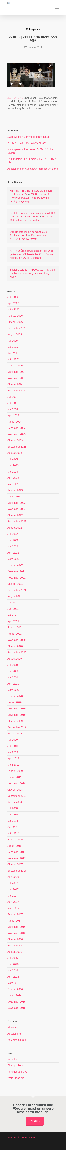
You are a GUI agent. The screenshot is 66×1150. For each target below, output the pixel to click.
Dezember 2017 (16, 852)
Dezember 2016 (16, 927)
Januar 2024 (14, 421)
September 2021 (16, 590)
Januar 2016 (14, 995)
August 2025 (14, 334)
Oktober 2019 (15, 721)
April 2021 (13, 621)
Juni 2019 (13, 746)
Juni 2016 (13, 964)
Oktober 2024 (15, 384)
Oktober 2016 (15, 939)
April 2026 (13, 303)
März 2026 (13, 309)
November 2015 (16, 1008)
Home (13, 276)
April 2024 (13, 415)
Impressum (12, 1137)
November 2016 (16, 933)
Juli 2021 (12, 602)
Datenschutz (22, 1137)
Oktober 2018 (15, 789)
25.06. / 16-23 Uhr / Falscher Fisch (26, 143)
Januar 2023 (14, 496)
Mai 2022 (12, 546)
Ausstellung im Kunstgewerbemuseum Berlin (32, 168)
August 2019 (14, 733)
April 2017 (13, 902)
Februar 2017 (15, 914)
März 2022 (13, 559)
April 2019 (13, 758)
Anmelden (13, 1059)
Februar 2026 (15, 315)
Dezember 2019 (16, 708)
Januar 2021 (14, 633)
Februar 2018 (15, 839)
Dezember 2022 (16, 502)
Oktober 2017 (15, 864)
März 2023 (13, 484)
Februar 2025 (15, 365)
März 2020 (13, 690)
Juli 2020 (12, 665)
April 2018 (13, 827)
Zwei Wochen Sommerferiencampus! (28, 136)
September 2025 (16, 328)
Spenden (34, 1121)
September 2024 (16, 390)
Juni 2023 (13, 465)
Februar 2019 (15, 771)
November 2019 (16, 714)
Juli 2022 (12, 534)
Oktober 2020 (15, 646)
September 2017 (16, 870)
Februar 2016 (15, 989)
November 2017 (16, 858)
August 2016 (14, 951)
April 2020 (13, 683)
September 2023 (16, 446)
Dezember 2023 (16, 428)
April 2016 (13, 976)
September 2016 (16, 945)
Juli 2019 (12, 739)
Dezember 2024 (16, 371)
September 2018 (16, 796)
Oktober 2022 (15, 515)
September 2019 (16, 727)
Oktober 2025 (15, 322)
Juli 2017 (12, 883)
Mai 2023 (12, 471)
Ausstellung (14, 1033)
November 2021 (16, 577)
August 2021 (14, 596)
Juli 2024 (12, 396)
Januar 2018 (14, 845)
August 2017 (14, 877)
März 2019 (13, 764)
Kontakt (32, 1137)
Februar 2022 (15, 565)
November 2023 (16, 434)
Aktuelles (12, 1027)
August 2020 (14, 658)
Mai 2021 (12, 615)
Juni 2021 (13, 608)
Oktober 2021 (15, 584)
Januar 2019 (14, 777)
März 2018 (13, 833)
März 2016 (13, 983)
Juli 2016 (12, 958)
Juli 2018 (12, 808)
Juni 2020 (13, 671)
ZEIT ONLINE (15, 98)
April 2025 (13, 353)
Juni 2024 (13, 403)
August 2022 (14, 527)
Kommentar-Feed (17, 1071)
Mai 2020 (12, 677)
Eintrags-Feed (15, 1065)
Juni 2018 (13, 814)
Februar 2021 (15, 627)
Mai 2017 (12, 895)
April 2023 (13, 478)
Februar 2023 (15, 490)
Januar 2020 (14, 702)
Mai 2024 (12, 409)
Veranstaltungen (16, 1040)
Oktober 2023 (15, 440)
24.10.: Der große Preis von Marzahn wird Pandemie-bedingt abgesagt (30, 198)
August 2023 (14, 453)
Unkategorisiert (33, 29)
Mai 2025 (12, 347)
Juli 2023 (12, 459)
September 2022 (16, 521)
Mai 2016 (12, 970)
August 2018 (14, 802)
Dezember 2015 (16, 1001)
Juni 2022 (13, 540)
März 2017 (13, 908)
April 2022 (13, 552)
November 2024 (16, 378)
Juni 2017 (13, 889)
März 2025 (13, 359)
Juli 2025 (12, 340)
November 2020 (16, 640)
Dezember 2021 (16, 571)
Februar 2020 (15, 696)
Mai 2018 (12, 820)
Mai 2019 (12, 752)
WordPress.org (15, 1078)
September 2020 (16, 652)
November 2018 (16, 783)
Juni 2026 (13, 297)
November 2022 (16, 509)
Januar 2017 (14, 920)
